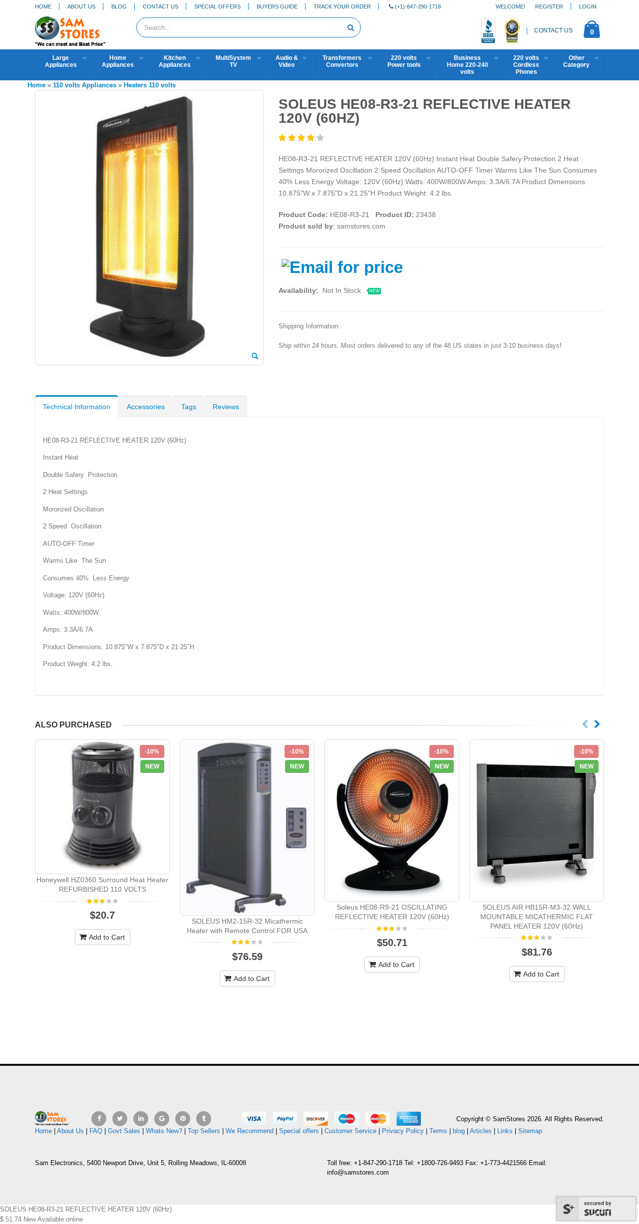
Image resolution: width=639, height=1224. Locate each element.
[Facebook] (98, 1118)
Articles (481, 1131)
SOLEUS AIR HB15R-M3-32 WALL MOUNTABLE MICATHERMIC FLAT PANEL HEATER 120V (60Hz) (536, 916)
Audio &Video (287, 61)
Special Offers (217, 6)
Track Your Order (342, 6)
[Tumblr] (203, 1118)
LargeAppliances (61, 61)
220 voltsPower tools (404, 61)
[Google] (161, 1118)
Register (549, 6)
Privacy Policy (403, 1131)
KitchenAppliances (175, 61)
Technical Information (76, 407)
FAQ (95, 1131)
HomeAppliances (118, 61)
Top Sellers (204, 1131)
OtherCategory (576, 61)
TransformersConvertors (341, 61)
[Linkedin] (140, 1118)
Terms (439, 1131)
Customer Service (350, 1131)
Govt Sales (124, 1131)
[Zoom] (255, 357)
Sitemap (530, 1131)
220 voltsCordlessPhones (526, 64)
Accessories (146, 407)
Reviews (226, 407)
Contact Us (160, 6)
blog (459, 1131)
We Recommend (250, 1131)
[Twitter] (119, 1118)
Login (588, 6)
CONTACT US (553, 30)
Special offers (299, 1131)
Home (43, 6)
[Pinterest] (182, 1118)
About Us (81, 6)
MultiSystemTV (233, 61)
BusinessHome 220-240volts (467, 64)
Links (505, 1131)
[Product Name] (102, 806)
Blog (119, 6)
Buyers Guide (277, 6)
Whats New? (164, 1131)
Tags (188, 407)
